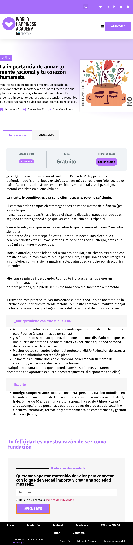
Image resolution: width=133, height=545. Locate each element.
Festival (58, 525)
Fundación (33, 525)
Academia (81, 525)
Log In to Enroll (106, 161)
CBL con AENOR (110, 525)
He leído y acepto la (46, 500)
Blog (57, 533)
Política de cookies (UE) (115, 541)
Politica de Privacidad (60, 500)
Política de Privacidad (87, 541)
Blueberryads (19, 542)
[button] (85, 6)
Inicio (10, 525)
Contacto (79, 533)
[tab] (17, 135)
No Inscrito (26, 161)
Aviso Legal (65, 541)
